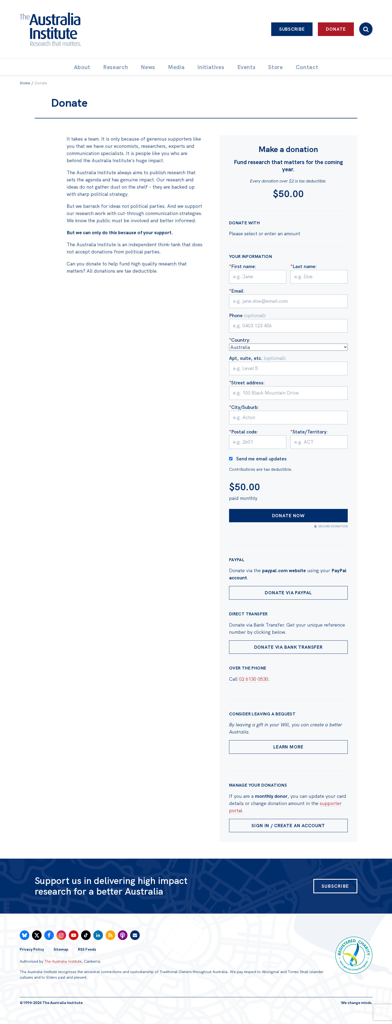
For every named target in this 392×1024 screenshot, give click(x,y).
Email (236, 291)
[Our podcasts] (122, 935)
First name (242, 266)
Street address (246, 383)
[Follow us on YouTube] (73, 935)
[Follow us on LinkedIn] (98, 935)
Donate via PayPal (288, 593)
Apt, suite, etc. (257, 358)
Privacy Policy (32, 949)
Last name (302, 266)
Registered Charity (354, 955)
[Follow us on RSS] (110, 935)
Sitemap (61, 949)
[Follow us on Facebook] (49, 935)
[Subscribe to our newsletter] (135, 935)
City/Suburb (243, 407)
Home (25, 83)
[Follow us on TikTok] (86, 935)
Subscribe (292, 29)
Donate (336, 29)
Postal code (243, 432)
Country (239, 340)
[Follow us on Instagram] (61, 935)
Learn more (288, 747)
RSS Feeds (87, 949)
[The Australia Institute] (80, 29)
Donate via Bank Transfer (288, 647)
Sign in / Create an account (288, 825)
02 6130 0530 (253, 679)
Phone (247, 315)
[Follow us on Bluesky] (24, 935)
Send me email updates (261, 459)
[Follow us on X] (37, 935)
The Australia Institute (63, 961)
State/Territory (308, 432)
